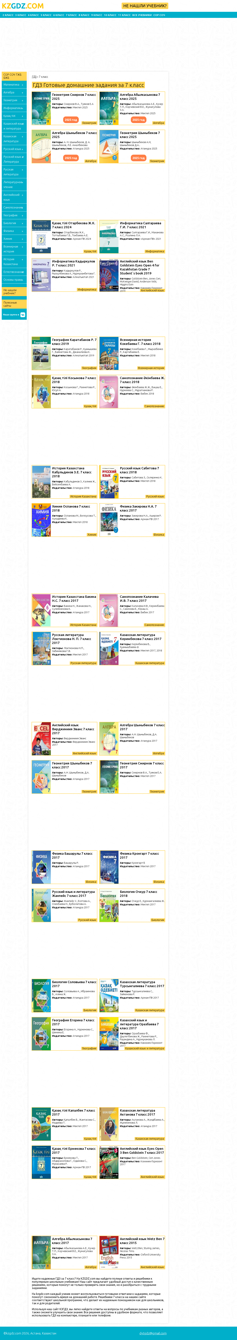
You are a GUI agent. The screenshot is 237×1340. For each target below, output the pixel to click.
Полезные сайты (10, 304)
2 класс (8, 15)
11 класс (124, 15)
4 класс (33, 15)
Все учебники (142, 15)
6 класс (58, 15)
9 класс (96, 15)
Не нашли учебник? (145, 5)
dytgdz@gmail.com (153, 1333)
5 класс (46, 15)
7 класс (71, 15)
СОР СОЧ (159, 15)
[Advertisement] (106, 44)
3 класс (20, 15)
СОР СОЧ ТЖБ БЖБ (12, 76)
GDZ (23, 6)
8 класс (84, 15)
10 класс (110, 15)
